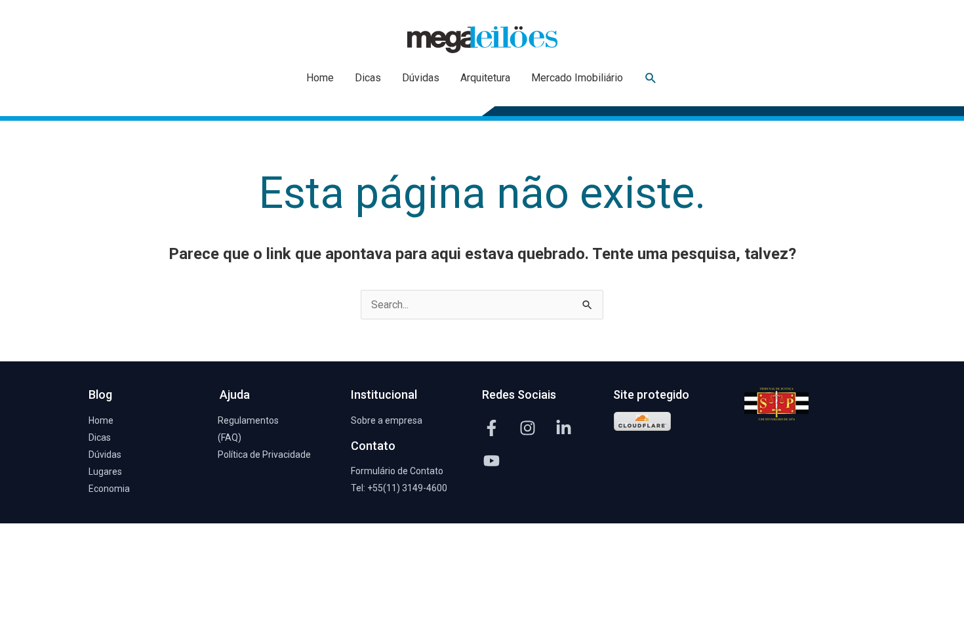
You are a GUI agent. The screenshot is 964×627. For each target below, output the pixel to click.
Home (320, 77)
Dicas (368, 77)
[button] (651, 78)
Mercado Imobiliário (577, 77)
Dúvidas (420, 77)
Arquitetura (485, 77)
